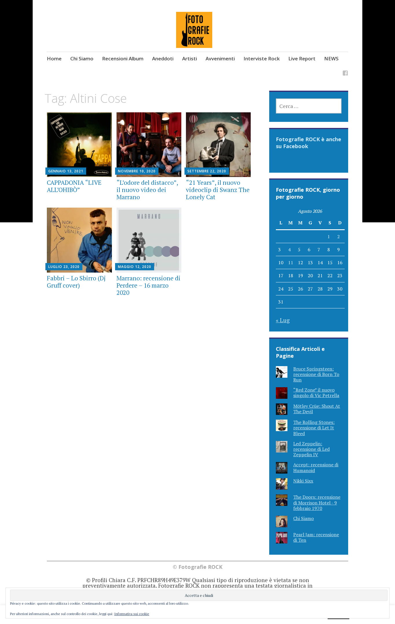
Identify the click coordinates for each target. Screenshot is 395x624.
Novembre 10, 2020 (137, 171)
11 (290, 262)
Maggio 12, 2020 (134, 266)
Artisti (189, 58)
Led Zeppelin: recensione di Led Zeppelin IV (311, 449)
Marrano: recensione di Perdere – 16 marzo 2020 (148, 285)
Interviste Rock (261, 58)
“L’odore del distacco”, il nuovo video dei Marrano (147, 189)
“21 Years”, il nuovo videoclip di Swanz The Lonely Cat (218, 189)
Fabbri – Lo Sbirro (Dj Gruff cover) (76, 281)
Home (54, 58)
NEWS (331, 58)
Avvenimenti (220, 58)
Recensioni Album (122, 58)
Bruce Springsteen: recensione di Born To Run (316, 374)
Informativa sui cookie (131, 614)
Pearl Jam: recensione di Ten (316, 537)
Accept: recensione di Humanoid (315, 467)
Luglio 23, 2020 (64, 266)
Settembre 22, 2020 (206, 171)
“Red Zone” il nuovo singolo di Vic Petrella (316, 392)
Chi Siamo (81, 58)
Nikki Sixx (303, 481)
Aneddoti (162, 58)
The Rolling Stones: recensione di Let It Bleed (314, 427)
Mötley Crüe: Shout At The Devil (316, 409)
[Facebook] (345, 74)
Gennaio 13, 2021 (65, 171)
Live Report (301, 58)
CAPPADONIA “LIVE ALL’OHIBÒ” (74, 186)
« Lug (283, 320)
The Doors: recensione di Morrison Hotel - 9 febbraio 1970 (316, 502)
